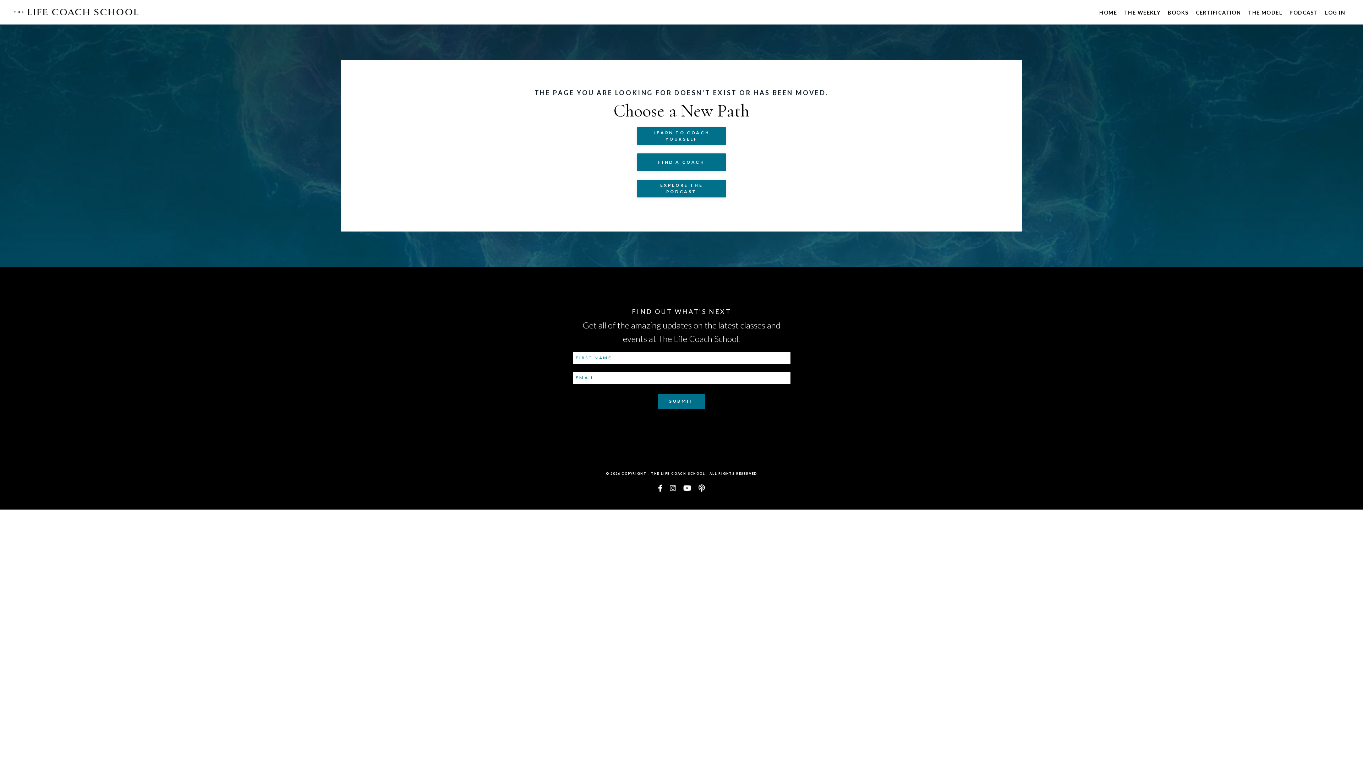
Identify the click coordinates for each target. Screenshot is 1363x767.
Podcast (1304, 13)
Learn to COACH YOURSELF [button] (681, 136)
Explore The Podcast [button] (681, 188)
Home (1108, 13)
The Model (1265, 13)
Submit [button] (681, 401)
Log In (1335, 13)
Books (1178, 13)
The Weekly (1142, 13)
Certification (1218, 13)
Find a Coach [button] (681, 162)
